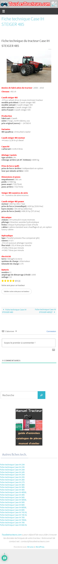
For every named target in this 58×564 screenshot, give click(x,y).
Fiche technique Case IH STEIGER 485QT (45, 310)
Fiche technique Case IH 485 (12, 489)
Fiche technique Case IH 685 (12, 504)
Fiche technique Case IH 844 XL (13, 525)
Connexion (51, 331)
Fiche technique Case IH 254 (12, 474)
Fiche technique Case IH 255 (12, 477)
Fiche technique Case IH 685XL (13, 507)
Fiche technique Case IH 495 (12, 494)
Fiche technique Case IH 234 (12, 464)
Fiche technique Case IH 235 (12, 467)
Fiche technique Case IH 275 (12, 482)
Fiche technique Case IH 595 (12, 502)
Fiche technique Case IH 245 (12, 472)
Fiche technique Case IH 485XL (13, 492)
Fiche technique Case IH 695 (12, 510)
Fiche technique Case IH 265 (12, 479)
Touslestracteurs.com (11, 534)
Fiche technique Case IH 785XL (13, 520)
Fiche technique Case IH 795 (12, 522)
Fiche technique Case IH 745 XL (13, 515)
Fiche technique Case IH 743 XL (13, 512)
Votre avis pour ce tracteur (13, 285)
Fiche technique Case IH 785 (12, 517)
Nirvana (30, 547)
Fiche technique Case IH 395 (12, 487)
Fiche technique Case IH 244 (12, 469)
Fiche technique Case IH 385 (12, 484)
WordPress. (40, 547)
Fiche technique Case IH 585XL (13, 499)
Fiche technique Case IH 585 (12, 497)
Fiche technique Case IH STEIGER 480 (14, 310)
